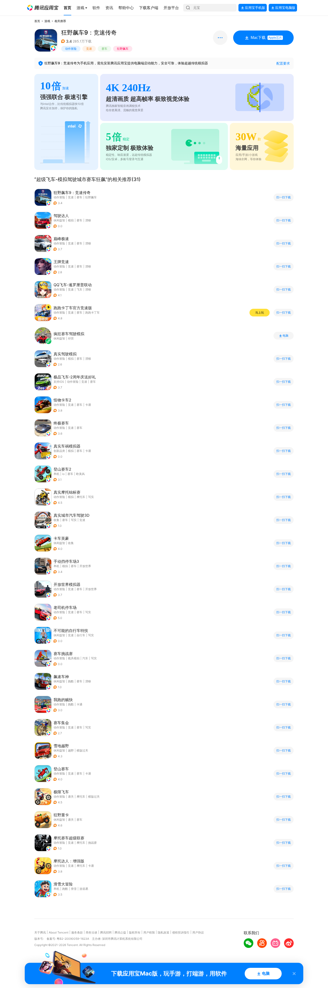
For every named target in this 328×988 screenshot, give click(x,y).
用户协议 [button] (198, 932)
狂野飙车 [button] (122, 48)
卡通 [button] (88, 404)
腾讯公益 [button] (120, 932)
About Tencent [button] (58, 932)
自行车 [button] (81, 635)
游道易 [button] (83, 889)
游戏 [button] (47, 21)
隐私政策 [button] (163, 932)
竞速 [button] (89, 48)
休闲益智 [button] (59, 220)
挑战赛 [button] (92, 842)
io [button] (63, 474)
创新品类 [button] (59, 451)
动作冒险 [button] (71, 48)
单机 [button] (56, 474)
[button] (42, 8)
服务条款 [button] (77, 932)
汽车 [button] (85, 658)
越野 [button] (71, 750)
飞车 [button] (79, 289)
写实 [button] (91, 497)
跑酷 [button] (71, 681)
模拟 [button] (71, 220)
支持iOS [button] (59, 381)
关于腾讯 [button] (40, 932)
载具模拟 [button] (73, 658)
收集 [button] (56, 520)
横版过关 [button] (82, 750)
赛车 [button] (104, 48)
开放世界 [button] (85, 566)
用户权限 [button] (149, 932)
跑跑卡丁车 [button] (92, 312)
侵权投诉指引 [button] (180, 932)
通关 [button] (71, 796)
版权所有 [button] (134, 932)
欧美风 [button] (80, 474)
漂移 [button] (88, 220)
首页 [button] (37, 21)
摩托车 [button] (81, 497)
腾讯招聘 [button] (106, 932)
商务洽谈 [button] (91, 932)
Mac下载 (266, 38)
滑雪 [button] (74, 889)
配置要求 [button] (283, 63)
